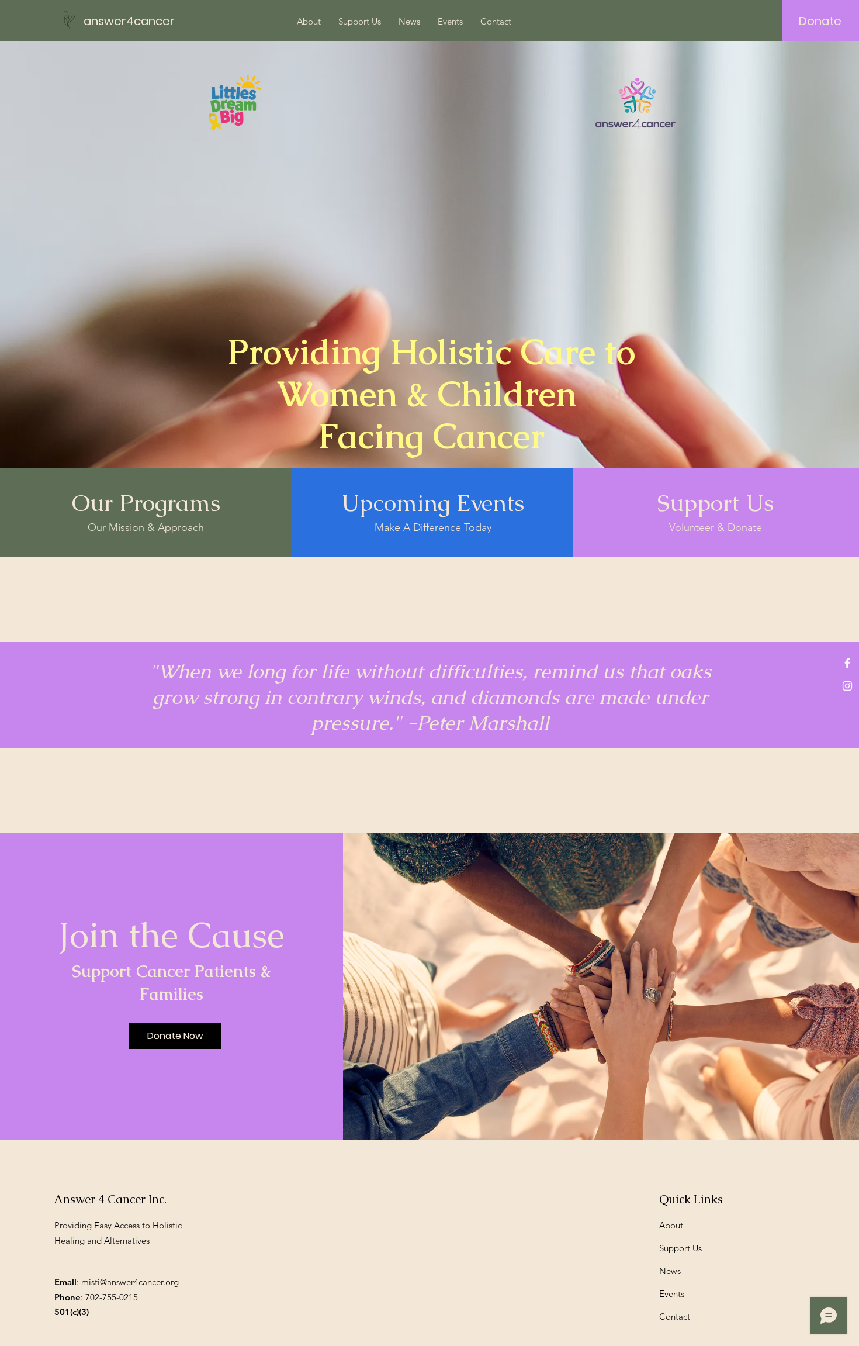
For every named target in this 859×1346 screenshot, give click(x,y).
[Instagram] (847, 685)
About (671, 1225)
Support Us (680, 1248)
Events (671, 1293)
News (670, 1270)
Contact (674, 1316)
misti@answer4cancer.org (130, 1282)
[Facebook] (847, 663)
